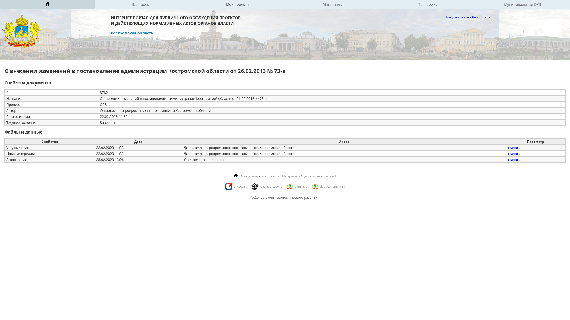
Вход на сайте (457, 17)
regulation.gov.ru (271, 186)
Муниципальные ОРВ (522, 4)
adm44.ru (301, 186)
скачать (514, 147)
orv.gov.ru (240, 186)
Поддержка (427, 4)
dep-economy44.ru (332, 186)
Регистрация (482, 17)
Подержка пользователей (318, 176)
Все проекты (142, 4)
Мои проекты (237, 4)
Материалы (332, 4)
